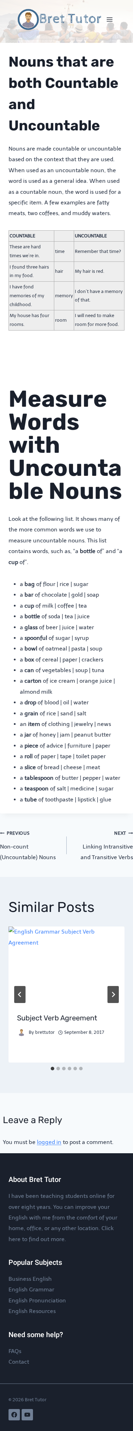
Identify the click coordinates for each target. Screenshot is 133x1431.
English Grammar (31, 1289)
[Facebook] (14, 1414)
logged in (49, 1142)
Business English (30, 1278)
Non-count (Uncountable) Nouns (28, 845)
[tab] (52, 1068)
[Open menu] (109, 19)
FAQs (15, 1351)
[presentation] (66, 965)
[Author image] (21, 1032)
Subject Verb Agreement (57, 1018)
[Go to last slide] (20, 994)
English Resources (32, 1311)
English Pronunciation (37, 1300)
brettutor (45, 1032)
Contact (19, 1361)
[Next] (113, 994)
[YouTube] (27, 1414)
